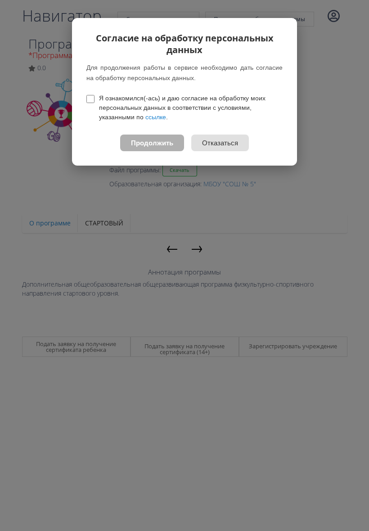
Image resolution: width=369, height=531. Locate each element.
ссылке (155, 117)
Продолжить (152, 143)
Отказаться (220, 143)
